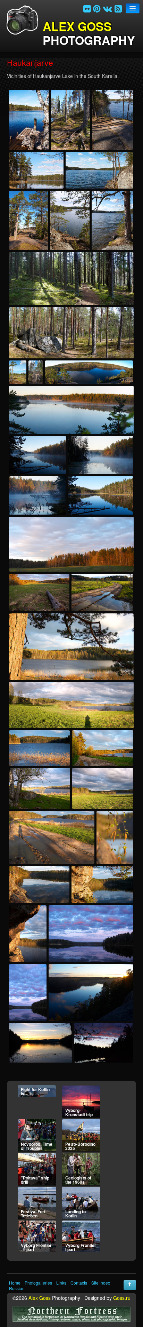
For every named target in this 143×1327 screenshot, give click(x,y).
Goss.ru (122, 1297)
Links (61, 1283)
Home (14, 1283)
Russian (17, 1288)
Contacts (78, 1283)
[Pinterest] (96, 8)
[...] (29, 120)
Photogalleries (38, 1283)
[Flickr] (87, 8)
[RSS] (118, 8)
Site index (100, 1283)
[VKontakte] (107, 8)
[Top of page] (130, 1285)
